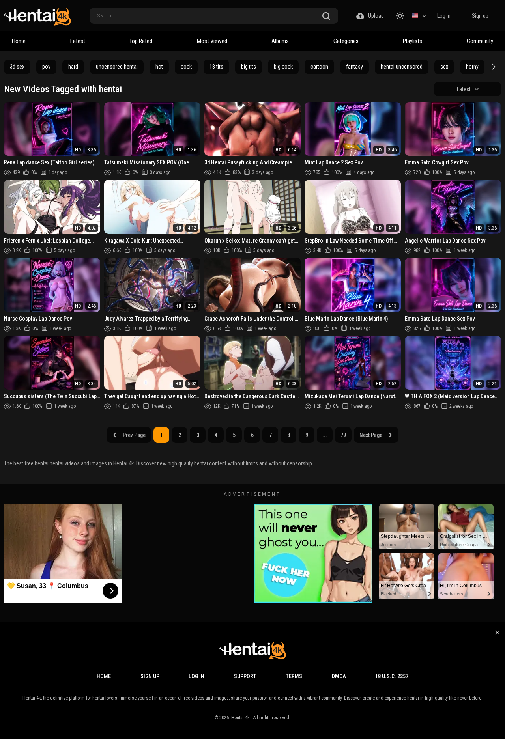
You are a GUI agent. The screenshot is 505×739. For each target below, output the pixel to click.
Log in (444, 16)
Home (19, 41)
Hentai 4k (240, 717)
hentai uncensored (402, 66)
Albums (280, 41)
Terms (294, 676)
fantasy (354, 66)
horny (472, 66)
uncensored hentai (117, 66)
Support (245, 676)
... (324, 435)
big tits (248, 66)
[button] (492, 66)
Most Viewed (212, 41)
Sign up (480, 16)
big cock (283, 66)
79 (343, 435)
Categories (346, 41)
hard (73, 66)
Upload (376, 16)
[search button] (326, 16)
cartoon (319, 66)
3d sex (17, 66)
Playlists (412, 41)
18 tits (216, 66)
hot (159, 66)
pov (46, 66)
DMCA (339, 676)
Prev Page (134, 435)
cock (186, 66)
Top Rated (140, 41)
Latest (77, 41)
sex (444, 66)
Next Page (370, 435)
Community (480, 41)
